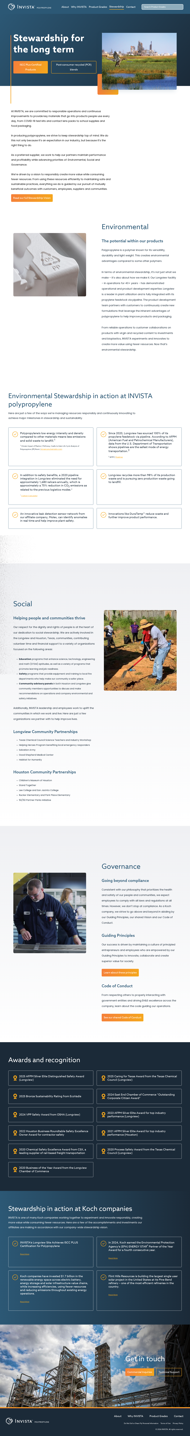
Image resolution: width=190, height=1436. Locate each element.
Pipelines (119, 457)
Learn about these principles (120, 973)
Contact (130, 7)
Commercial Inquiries (139, 1372)
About (65, 7)
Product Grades (98, 7)
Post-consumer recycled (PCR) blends (74, 67)
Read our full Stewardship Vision (32, 198)
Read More (24, 1254)
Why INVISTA (79, 7)
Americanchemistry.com (51, 449)
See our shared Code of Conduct (122, 1017)
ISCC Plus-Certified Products (30, 67)
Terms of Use (166, 1423)
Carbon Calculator (29, 496)
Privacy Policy (178, 1423)
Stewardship (116, 7)
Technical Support (169, 1372)
